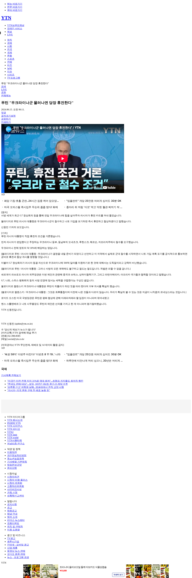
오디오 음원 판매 (16, 554)
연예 (9, 62)
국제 (9, 52)
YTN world (12, 437)
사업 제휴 (12, 548)
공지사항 (12, 504)
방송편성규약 (14, 465)
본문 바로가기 (14, 7)
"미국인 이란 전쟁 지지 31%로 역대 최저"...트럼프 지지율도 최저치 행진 (45, 381)
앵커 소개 (12, 517)
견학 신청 (12, 492)
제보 (9, 31)
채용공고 (12, 510)
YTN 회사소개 (14, 420)
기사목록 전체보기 (11, 375)
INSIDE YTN (14, 423)
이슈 (9, 71)
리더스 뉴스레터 (16, 520)
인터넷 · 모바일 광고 (18, 544)
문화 (9, 55)
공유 (3, 92)
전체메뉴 (6, 95)
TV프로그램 (13, 78)
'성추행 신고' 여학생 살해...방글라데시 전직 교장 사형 (35, 387)
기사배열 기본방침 (17, 461)
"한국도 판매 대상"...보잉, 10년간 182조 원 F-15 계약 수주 (37, 384)
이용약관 (12, 452)
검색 (3, 86)
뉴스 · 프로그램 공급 (18, 557)
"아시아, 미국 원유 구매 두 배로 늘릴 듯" (28, 390)
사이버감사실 (14, 489)
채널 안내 (12, 514)
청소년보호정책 (15, 458)
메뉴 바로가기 (14, 4)
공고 (9, 507)
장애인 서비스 (14, 28)
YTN (6, 17)
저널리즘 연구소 (16, 443)
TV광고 (11, 538)
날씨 (9, 68)
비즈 (9, 65)
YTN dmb (12, 435)
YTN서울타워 (14, 440)
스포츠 (10, 59)
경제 (9, 43)
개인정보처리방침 (16, 455)
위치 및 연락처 (15, 526)
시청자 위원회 (14, 483)
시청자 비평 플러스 (17, 480)
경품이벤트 (13, 523)
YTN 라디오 (13, 429)
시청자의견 (13, 476)
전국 (9, 49)
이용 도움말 (13, 529)
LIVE (10, 34)
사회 (9, 46)
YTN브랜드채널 (15, 25)
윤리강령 (12, 468)
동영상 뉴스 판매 (16, 551)
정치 (9, 40)
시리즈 (10, 74)
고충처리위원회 (15, 486)
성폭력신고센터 (15, 495)
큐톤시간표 (13, 541)
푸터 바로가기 (14, 10)
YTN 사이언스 (14, 426)
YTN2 (10, 432)
